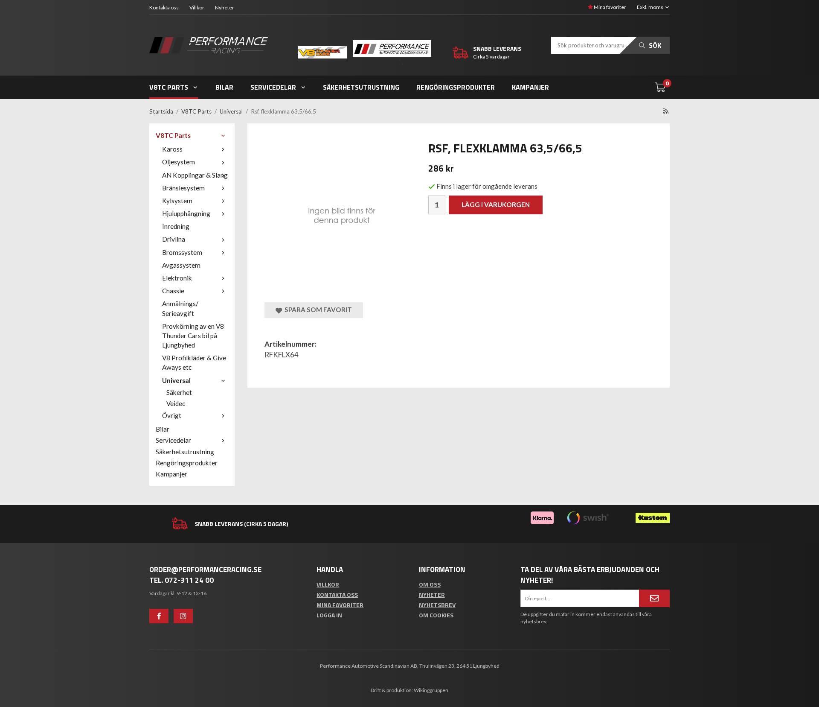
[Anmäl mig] (654, 598)
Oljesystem (178, 162)
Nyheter (224, 7)
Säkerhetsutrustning (361, 87)
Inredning (175, 226)
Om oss (430, 584)
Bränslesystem (183, 188)
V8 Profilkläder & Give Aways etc (194, 362)
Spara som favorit (317, 309)
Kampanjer (530, 87)
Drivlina (173, 239)
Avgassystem (181, 265)
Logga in (329, 615)
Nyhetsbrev (437, 604)
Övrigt (171, 415)
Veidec (175, 403)
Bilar (224, 87)
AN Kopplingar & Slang (195, 175)
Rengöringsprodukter (455, 87)
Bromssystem (182, 252)
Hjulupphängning (186, 213)
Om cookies (436, 615)
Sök (654, 45)
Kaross (172, 149)
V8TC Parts (168, 87)
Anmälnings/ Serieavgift (180, 308)
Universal (176, 380)
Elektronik (177, 278)
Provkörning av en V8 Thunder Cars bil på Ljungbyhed (193, 335)
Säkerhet (179, 392)
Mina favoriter (609, 7)
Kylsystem (177, 201)
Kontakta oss (164, 7)
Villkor (196, 7)
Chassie (173, 291)
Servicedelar (273, 87)
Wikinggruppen (431, 690)
